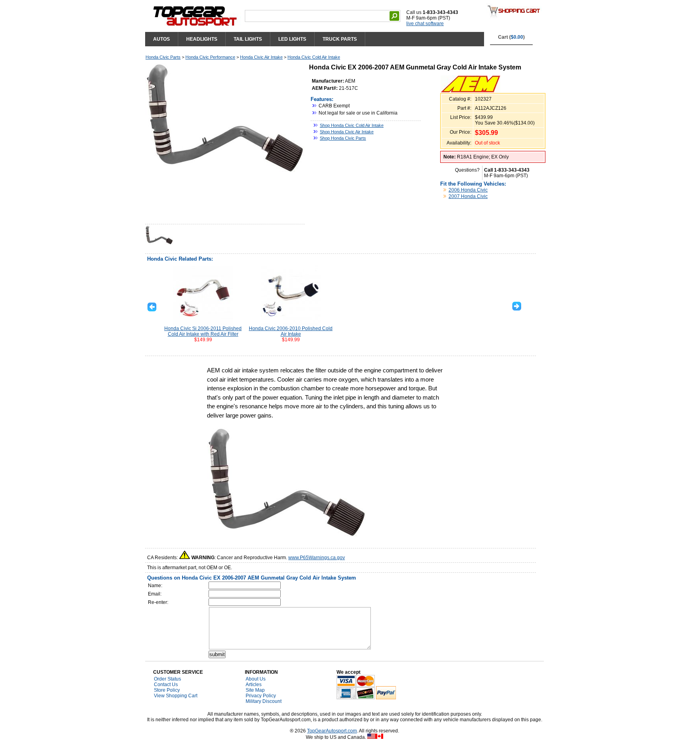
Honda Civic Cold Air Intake (313, 57)
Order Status (167, 679)
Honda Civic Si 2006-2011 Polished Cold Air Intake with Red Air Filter (203, 331)
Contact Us (166, 684)
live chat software (425, 23)
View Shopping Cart (175, 695)
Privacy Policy (261, 695)
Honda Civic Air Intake (261, 57)
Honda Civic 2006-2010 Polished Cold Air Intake (291, 331)
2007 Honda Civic (468, 196)
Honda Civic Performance (210, 57)
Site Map (255, 690)
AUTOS (161, 39)
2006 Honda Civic (468, 190)
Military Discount (264, 701)
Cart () (511, 37)
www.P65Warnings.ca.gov (316, 557)
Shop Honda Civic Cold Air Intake (352, 125)
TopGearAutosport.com (332, 731)
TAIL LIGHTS (248, 39)
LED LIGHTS (292, 39)
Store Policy (167, 690)
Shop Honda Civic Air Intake (347, 131)
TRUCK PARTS (340, 39)
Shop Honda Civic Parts (343, 138)
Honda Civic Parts (163, 57)
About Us (256, 679)
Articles (254, 684)
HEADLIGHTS (201, 39)
